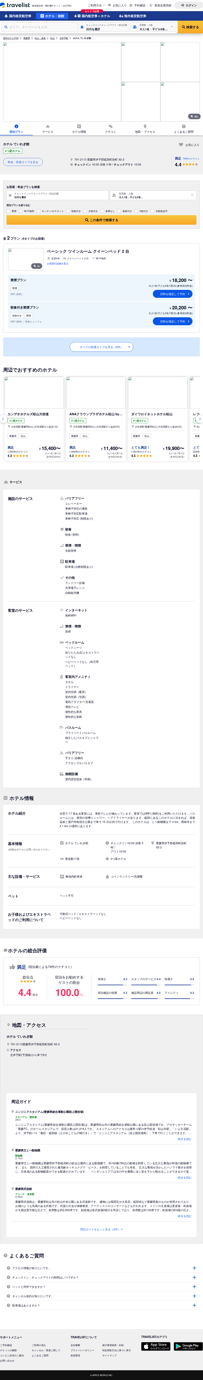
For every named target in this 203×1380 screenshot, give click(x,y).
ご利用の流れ (39, 1345)
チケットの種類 (8, 1350)
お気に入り (120, 5)
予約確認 (139, 5)
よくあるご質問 (40, 1355)
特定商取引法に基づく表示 (116, 1350)
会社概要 (75, 1345)
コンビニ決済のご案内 (12, 1355)
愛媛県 (26, 38)
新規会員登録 (163, 5)
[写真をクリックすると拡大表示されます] (62, 82)
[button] (104, 27)
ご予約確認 (6, 1345)
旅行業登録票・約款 (113, 1345)
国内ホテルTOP (11, 38)
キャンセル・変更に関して (46, 1350)
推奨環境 (75, 1355)
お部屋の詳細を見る (57, 263)
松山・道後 (40, 38)
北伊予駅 (63, 38)
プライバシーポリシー (82, 1350)
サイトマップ (109, 1355)
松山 (52, 38)
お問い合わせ (7, 1360)
